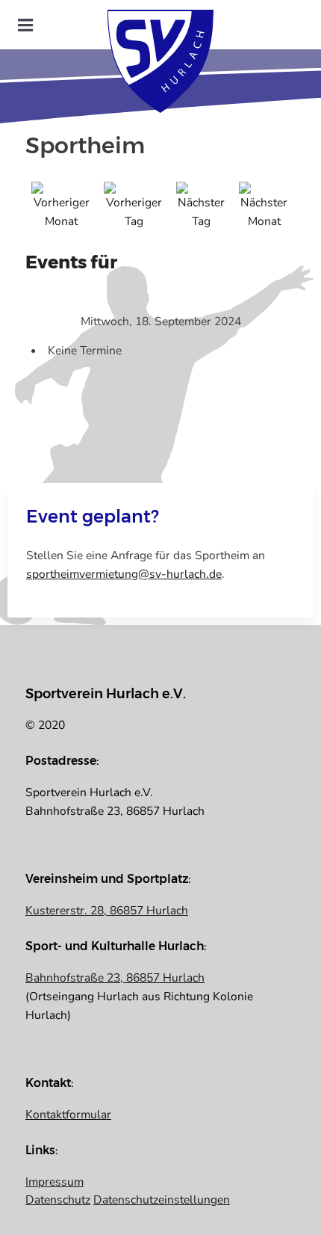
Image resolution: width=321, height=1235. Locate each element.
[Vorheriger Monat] (61, 205)
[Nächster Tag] (201, 205)
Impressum (54, 1182)
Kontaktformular (68, 1114)
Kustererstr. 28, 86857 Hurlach (106, 910)
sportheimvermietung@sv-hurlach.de (124, 574)
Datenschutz (57, 1200)
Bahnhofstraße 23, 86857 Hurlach (115, 978)
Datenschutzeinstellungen (161, 1200)
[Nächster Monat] (264, 205)
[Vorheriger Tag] (134, 205)
